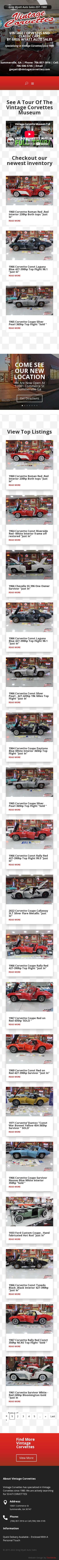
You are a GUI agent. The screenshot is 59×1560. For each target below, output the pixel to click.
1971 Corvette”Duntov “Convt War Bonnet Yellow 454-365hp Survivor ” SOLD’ (28, 1125)
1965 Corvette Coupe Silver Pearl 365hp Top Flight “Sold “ (28, 323)
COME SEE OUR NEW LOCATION (29, 371)
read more (14, 220)
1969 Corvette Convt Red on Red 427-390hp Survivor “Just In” (29, 1072)
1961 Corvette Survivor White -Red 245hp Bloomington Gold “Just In (28, 1395)
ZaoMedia (51, 1557)
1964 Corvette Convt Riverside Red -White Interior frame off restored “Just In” (28, 533)
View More (26, 1458)
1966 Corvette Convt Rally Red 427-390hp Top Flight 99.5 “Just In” (28, 858)
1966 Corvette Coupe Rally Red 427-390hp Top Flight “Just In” (28, 967)
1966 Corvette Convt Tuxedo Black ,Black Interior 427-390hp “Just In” (28, 1287)
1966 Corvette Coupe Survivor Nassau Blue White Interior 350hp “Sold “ (28, 1180)
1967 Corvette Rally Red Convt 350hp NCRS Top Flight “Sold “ (28, 1341)
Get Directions (29, 398)
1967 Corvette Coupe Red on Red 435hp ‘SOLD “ (27, 1019)
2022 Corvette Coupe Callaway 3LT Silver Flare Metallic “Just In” (28, 913)
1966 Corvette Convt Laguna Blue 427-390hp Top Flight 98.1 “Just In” (28, 269)
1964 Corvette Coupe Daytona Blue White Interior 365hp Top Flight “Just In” (28, 751)
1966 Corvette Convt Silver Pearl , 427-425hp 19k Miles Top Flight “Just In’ (29, 696)
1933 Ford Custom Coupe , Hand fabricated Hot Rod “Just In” (29, 1234)
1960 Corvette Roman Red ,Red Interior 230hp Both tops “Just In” (29, 214)
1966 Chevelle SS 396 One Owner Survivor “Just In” (29, 587)
